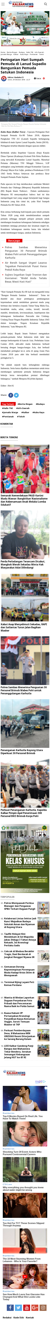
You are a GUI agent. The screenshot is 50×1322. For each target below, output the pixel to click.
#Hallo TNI (7, 408)
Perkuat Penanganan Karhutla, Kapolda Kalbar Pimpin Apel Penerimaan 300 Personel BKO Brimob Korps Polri (24, 813)
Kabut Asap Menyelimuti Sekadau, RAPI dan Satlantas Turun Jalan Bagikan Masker (24, 627)
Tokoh (41, 54)
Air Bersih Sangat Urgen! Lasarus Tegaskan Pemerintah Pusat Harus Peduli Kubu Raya (26, 266)
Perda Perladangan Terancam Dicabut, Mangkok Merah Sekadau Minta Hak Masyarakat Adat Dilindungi (23, 564)
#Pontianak (8, 416)
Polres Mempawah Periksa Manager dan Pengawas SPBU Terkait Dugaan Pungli (19, 905)
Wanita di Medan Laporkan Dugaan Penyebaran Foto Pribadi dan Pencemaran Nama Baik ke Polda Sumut (19, 1002)
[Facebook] (10, 395)
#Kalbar (25, 412)
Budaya (22, 52)
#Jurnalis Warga (10, 412)
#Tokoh (21, 416)
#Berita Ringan (25, 404)
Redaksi (7, 1317)
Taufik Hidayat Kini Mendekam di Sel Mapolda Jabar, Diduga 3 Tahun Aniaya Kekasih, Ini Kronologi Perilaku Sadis (20, 939)
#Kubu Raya (38, 412)
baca (38, 78)
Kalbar (15, 54)
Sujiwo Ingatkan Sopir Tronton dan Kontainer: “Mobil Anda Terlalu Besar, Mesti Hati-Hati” (26, 278)
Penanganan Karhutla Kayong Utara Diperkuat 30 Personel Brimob (22, 752)
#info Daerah (22, 408)
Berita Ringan (12, 52)
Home (3, 52)
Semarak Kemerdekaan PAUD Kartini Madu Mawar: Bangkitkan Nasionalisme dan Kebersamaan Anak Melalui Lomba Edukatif (24, 500)
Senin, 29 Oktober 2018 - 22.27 (19, 80)
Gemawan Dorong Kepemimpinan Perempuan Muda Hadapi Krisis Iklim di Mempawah (19, 971)
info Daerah (39, 52)
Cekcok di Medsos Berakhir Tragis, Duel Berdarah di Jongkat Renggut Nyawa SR (19, 954)
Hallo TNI (29, 52)
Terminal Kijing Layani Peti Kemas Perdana (19, 984)
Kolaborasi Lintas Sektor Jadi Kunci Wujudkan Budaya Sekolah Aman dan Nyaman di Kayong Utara (20, 923)
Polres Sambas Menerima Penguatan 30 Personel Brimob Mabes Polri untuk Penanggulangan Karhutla (24, 690)
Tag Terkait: (8, 404)
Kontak (30, 1317)
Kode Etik (18, 1317)
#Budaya (40, 404)
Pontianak (34, 54)
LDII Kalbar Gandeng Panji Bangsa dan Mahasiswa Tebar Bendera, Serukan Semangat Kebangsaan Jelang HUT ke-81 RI (18, 1051)
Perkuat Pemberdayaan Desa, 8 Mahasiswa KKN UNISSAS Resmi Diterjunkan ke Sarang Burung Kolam (19, 1035)
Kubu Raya (24, 54)
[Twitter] (16, 395)
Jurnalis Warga (6, 54)
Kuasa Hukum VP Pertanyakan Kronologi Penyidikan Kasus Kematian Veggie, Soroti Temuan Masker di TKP (19, 1018)
